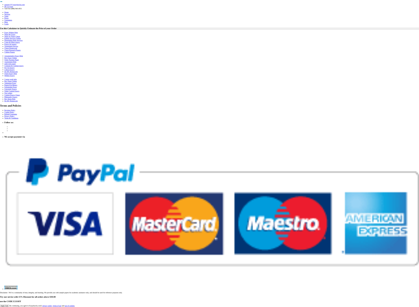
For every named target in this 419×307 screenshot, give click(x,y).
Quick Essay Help (10, 74)
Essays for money (10, 44)
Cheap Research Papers (12, 50)
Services (7, 14)
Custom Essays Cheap (12, 95)
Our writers (8, 93)
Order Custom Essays (11, 91)
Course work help (10, 79)
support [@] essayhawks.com (14, 5)
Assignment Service (11, 46)
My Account (8, 7)
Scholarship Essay (10, 87)
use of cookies (70, 306)
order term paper (10, 64)
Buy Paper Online (10, 81)
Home (6, 12)
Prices (6, 18)
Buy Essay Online (10, 58)
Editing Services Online (12, 38)
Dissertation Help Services (13, 40)
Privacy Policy (9, 116)
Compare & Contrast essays (13, 66)
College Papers (9, 52)
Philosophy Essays (10, 97)
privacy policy (47, 306)
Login (6, 24)
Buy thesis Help (9, 99)
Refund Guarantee (10, 114)
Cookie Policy (9, 112)
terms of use (57, 306)
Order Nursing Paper (11, 60)
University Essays (10, 89)
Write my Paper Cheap (12, 36)
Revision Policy (9, 110)
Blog (6, 22)
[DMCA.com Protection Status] (10, 289)
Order (6, 16)
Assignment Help (10, 62)
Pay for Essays (9, 68)
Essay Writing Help (11, 32)
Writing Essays (9, 76)
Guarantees (8, 20)
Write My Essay (9, 34)
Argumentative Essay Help (13, 56)
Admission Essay (10, 83)
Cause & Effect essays (12, 42)
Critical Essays (9, 70)
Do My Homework (11, 72)
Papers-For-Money (10, 85)
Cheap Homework (10, 48)
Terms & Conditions (11, 118)
